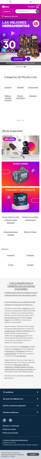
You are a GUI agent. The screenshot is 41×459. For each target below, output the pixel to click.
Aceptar (33, 454)
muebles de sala (9, 331)
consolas (16, 349)
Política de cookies (9, 429)
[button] (28, 11)
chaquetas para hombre (25, 369)
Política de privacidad (10, 433)
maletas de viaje (9, 369)
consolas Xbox (21, 356)
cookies (12, 456)
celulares (26, 308)
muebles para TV (20, 336)
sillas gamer (18, 365)
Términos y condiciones (11, 426)
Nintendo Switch (10, 354)
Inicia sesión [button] (31, 6)
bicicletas (30, 367)
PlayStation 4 (10, 351)
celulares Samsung (10, 318)
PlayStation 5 (20, 351)
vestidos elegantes (20, 367)
